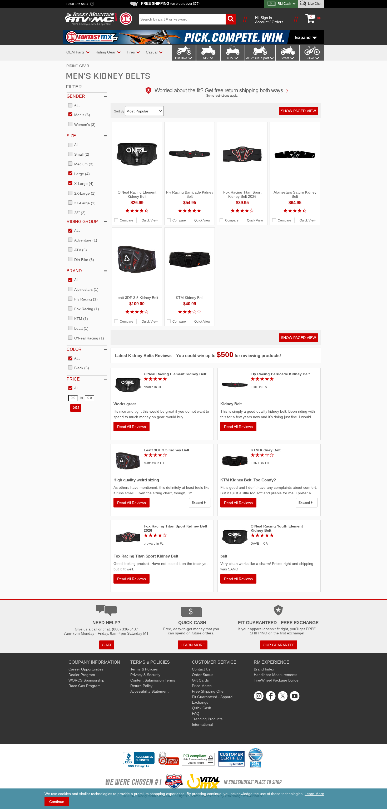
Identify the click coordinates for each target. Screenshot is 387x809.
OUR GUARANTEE (279, 645)
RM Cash (284, 4)
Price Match (202, 686)
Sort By (119, 111)
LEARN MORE (193, 645)
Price (73, 379)
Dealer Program (81, 675)
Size (71, 136)
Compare (126, 220)
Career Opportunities (85, 669)
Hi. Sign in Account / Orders (269, 20)
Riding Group (82, 221)
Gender (76, 96)
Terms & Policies (144, 669)
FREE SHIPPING (170, 3)
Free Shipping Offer (208, 691)
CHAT (107, 645)
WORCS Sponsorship (86, 680)
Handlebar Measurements (275, 675)
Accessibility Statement (149, 691)
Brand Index (264, 669)
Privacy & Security (145, 675)
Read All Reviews (131, 427)
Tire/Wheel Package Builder (277, 680)
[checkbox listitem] (74, 105)
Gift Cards (200, 680)
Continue (56, 802)
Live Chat (314, 4)
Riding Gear (77, 66)
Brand (74, 271)
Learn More (314, 794)
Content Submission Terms (152, 680)
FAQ (195, 713)
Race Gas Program (84, 686)
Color (74, 349)
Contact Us (201, 669)
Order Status (202, 675)
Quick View (150, 220)
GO (76, 407)
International (202, 724)
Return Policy (141, 686)
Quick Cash (201, 708)
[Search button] (231, 19)
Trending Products (207, 719)
